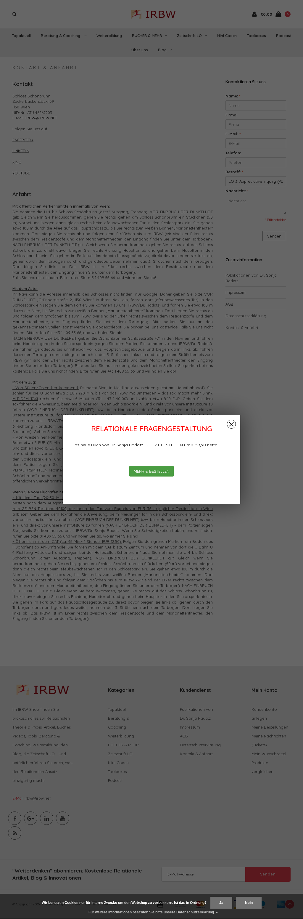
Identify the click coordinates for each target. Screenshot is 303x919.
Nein (249, 903)
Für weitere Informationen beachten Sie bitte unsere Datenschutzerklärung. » (153, 912)
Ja (221, 903)
